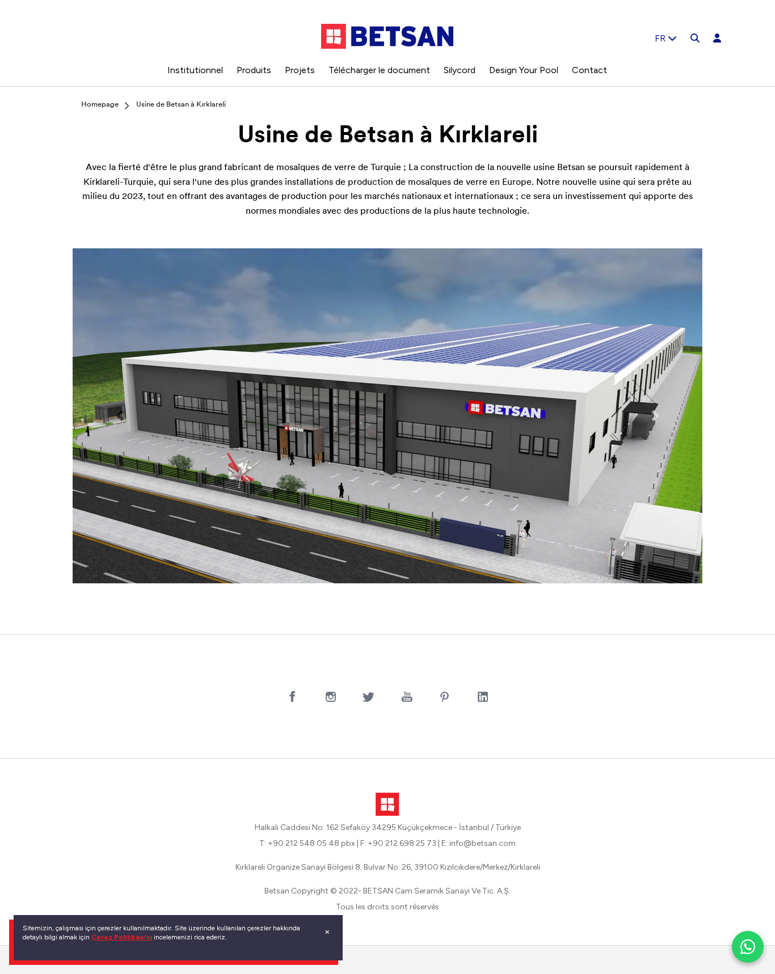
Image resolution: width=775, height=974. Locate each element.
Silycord (459, 70)
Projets (300, 70)
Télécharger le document (379, 70)
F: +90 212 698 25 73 (398, 843)
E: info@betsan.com (478, 843)
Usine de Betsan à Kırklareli (181, 104)
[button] (120, 415)
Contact (589, 70)
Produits (254, 70)
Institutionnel (195, 70)
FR (661, 38)
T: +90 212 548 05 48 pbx (307, 843)
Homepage (100, 104)
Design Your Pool (523, 70)
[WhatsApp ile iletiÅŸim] (748, 947)
